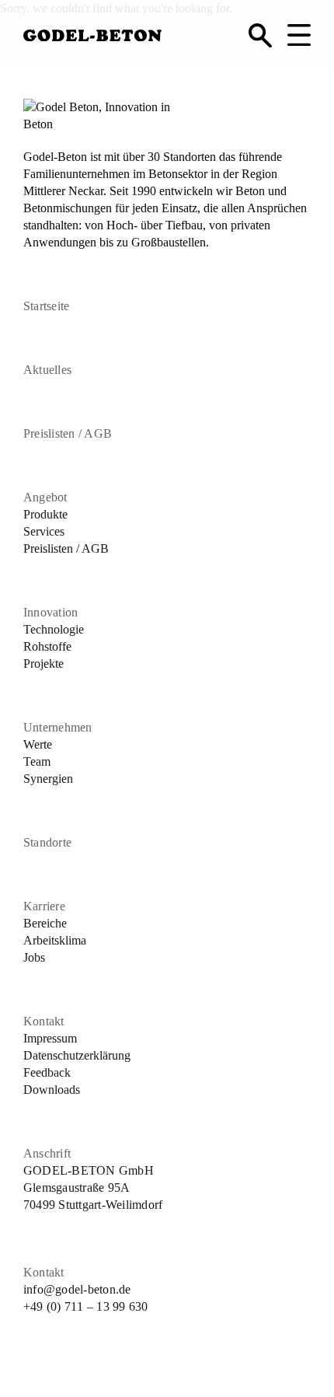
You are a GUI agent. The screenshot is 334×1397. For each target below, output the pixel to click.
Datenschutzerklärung (76, 1055)
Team (36, 761)
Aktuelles (47, 369)
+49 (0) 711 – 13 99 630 (85, 1306)
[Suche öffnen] (260, 35)
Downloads (51, 1089)
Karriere (44, 906)
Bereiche (45, 923)
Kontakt (43, 1021)
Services (43, 531)
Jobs (34, 957)
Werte (37, 744)
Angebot (45, 497)
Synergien (48, 778)
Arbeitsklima (54, 940)
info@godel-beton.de (77, 1289)
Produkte (45, 514)
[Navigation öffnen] (299, 35)
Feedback (47, 1072)
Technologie (53, 629)
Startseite (46, 306)
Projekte (43, 663)
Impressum (50, 1038)
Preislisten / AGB (67, 433)
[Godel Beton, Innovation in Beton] (92, 32)
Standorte (47, 842)
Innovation (50, 612)
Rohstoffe (47, 646)
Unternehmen (57, 727)
